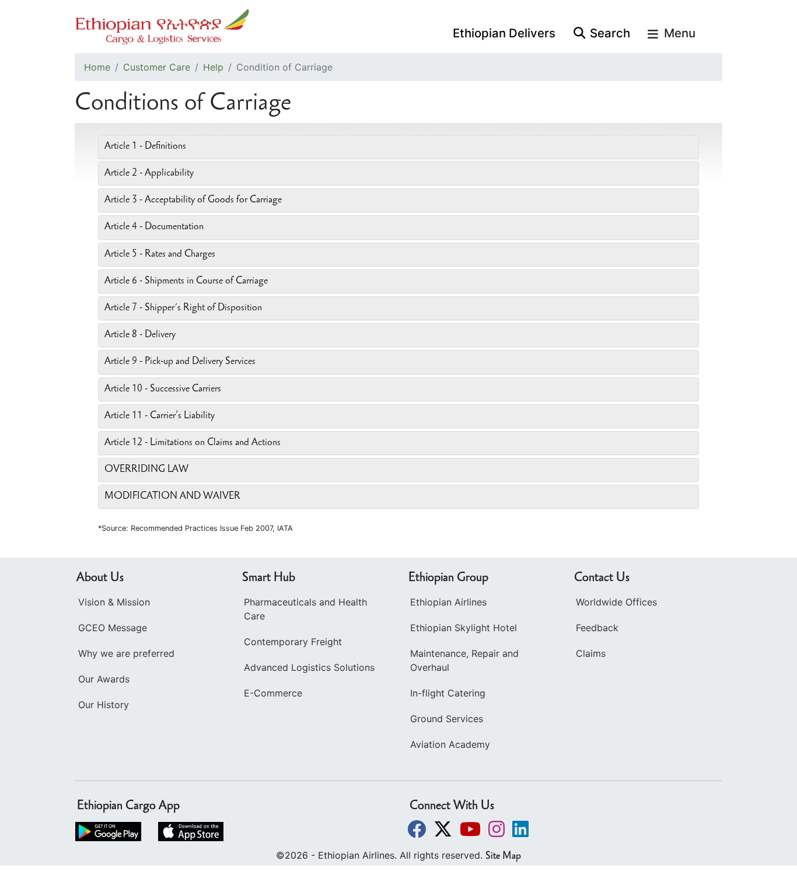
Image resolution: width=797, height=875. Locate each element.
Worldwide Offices (616, 602)
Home (97, 67)
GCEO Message (112, 628)
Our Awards (104, 679)
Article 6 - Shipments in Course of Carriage (186, 281)
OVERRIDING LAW (146, 469)
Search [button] (610, 33)
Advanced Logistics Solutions (309, 667)
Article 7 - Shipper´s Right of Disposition (183, 308)
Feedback (597, 628)
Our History (103, 704)
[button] (418, 829)
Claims (591, 653)
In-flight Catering (447, 693)
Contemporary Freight (293, 642)
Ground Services (446, 718)
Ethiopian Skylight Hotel (463, 628)
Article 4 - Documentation (154, 227)
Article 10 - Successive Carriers (162, 389)
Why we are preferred (126, 653)
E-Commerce (273, 693)
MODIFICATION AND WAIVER (172, 496)
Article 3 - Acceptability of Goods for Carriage (193, 200)
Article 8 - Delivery (140, 335)
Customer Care (156, 67)
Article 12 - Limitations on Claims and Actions (192, 443)
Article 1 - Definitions (145, 146)
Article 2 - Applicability (149, 173)
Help (213, 67)
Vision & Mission (114, 602)
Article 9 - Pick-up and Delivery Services (180, 361)
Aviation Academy (450, 744)
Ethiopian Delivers (504, 33)
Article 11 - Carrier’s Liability (159, 416)
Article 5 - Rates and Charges (159, 254)
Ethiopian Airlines (448, 602)
